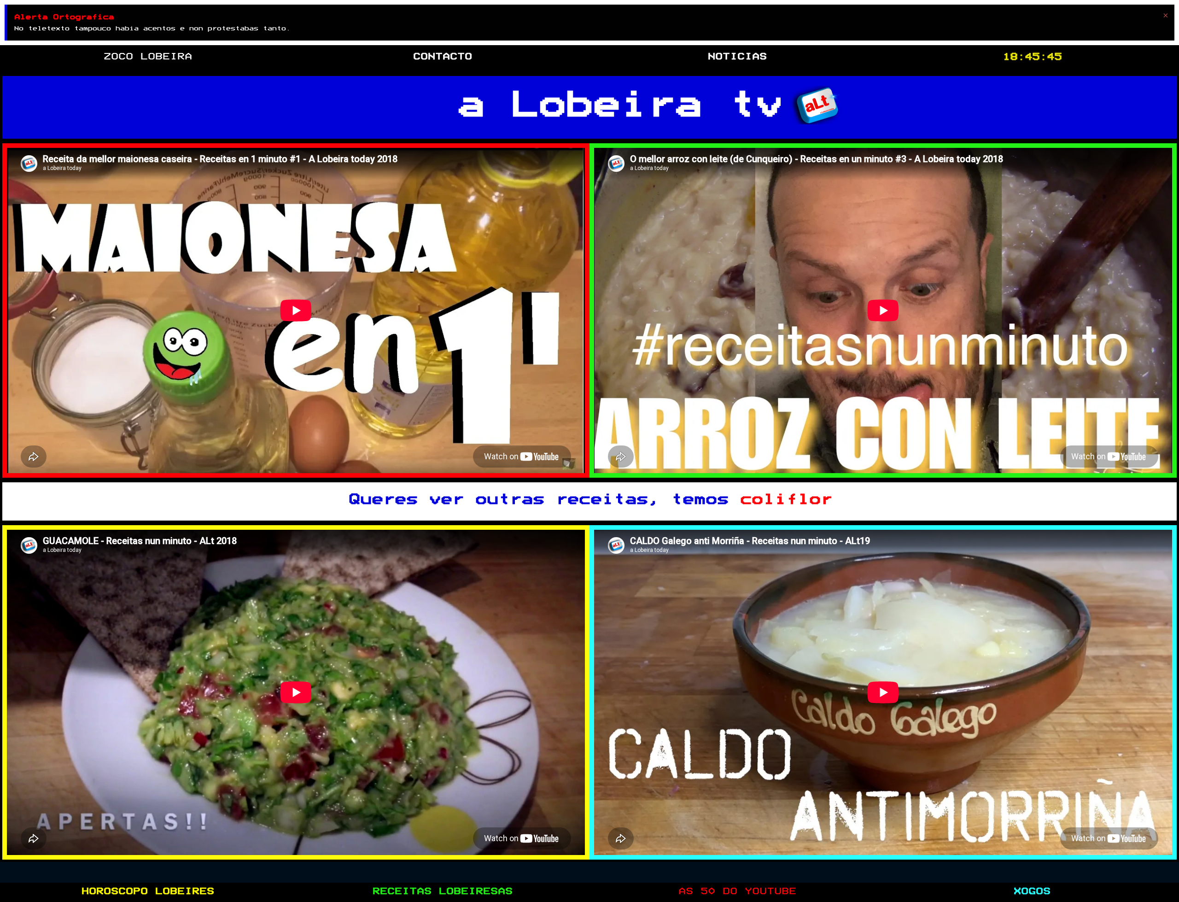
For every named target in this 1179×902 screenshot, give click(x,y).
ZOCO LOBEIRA (147, 56)
